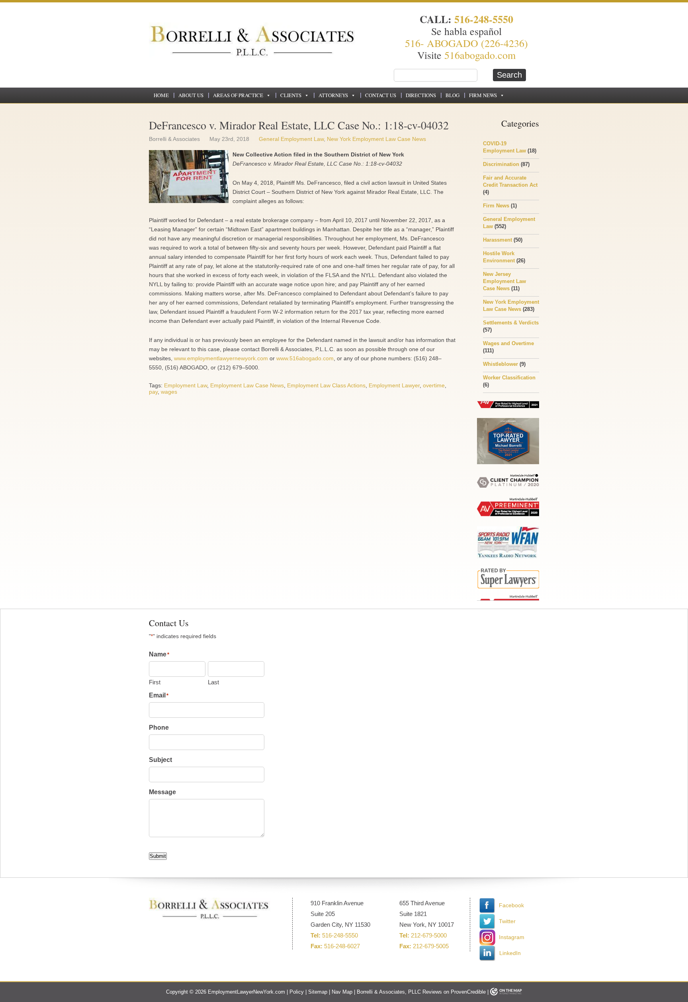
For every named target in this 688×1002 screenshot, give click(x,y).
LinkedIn (509, 953)
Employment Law (185, 385)
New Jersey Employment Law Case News (504, 281)
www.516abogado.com (305, 358)
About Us (190, 95)
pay (153, 392)
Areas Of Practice (238, 95)
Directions (421, 95)
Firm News (483, 95)
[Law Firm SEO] (506, 992)
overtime (434, 385)
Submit (158, 856)
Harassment (497, 240)
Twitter (506, 921)
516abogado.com (480, 55)
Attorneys (333, 95)
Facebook (510, 905)
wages (169, 392)
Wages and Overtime (508, 343)
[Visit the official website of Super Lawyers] (508, 552)
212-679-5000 (429, 935)
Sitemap (317, 992)
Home (161, 95)
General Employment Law (291, 139)
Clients (290, 95)
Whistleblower (500, 364)
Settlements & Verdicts (511, 323)
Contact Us (380, 95)
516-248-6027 (342, 946)
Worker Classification (509, 378)
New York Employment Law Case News (376, 139)
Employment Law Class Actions (326, 385)
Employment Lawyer (394, 385)
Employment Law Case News (247, 385)
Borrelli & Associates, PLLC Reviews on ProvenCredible (421, 992)
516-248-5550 (483, 19)
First (154, 682)
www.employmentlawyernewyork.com (221, 358)
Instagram (511, 937)
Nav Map (342, 992)
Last (213, 682)
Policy (296, 992)
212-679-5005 (431, 946)
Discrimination (501, 164)
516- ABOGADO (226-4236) (466, 43)
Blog (452, 95)
